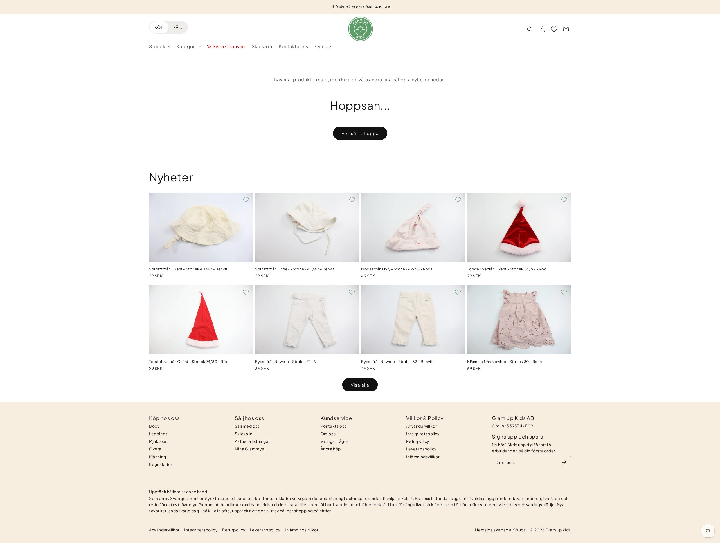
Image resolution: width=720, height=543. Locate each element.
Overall (156, 448)
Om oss (328, 433)
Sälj (178, 27)
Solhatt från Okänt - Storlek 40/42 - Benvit (188, 269)
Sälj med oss (247, 425)
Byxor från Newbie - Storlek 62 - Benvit (397, 361)
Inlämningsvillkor (423, 456)
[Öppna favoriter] (554, 29)
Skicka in (243, 433)
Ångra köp (331, 448)
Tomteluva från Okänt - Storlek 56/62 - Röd (507, 269)
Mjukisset (158, 441)
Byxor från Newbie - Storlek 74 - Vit (287, 361)
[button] (159, 46)
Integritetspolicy (423, 433)
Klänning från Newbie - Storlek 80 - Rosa (504, 361)
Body (154, 425)
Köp (159, 27)
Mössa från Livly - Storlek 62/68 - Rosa (396, 269)
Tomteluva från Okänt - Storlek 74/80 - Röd (189, 361)
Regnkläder (160, 464)
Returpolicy (417, 441)
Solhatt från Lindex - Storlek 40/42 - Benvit (294, 269)
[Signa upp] (564, 462)
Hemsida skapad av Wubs (500, 529)
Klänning (157, 456)
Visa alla (360, 384)
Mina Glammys (249, 448)
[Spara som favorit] (246, 200)
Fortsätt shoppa (360, 133)
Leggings (158, 433)
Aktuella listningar (252, 441)
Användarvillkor (421, 425)
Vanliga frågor (334, 441)
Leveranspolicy (421, 448)
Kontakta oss (333, 425)
